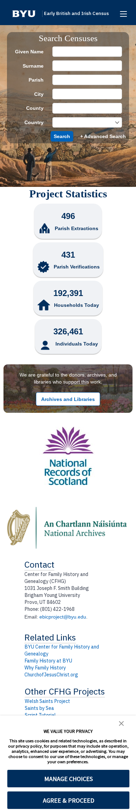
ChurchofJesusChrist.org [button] (51, 675)
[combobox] (83, 122)
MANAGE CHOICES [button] (68, 779)
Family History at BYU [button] (48, 661)
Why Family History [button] (45, 668)
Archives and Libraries (68, 399)
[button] (24, 13)
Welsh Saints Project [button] (47, 701)
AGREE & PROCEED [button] (68, 800)
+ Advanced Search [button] (103, 136)
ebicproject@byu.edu (62, 617)
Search (62, 136)
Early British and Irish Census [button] (76, 13)
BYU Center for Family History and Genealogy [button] (61, 650)
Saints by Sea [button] (39, 708)
